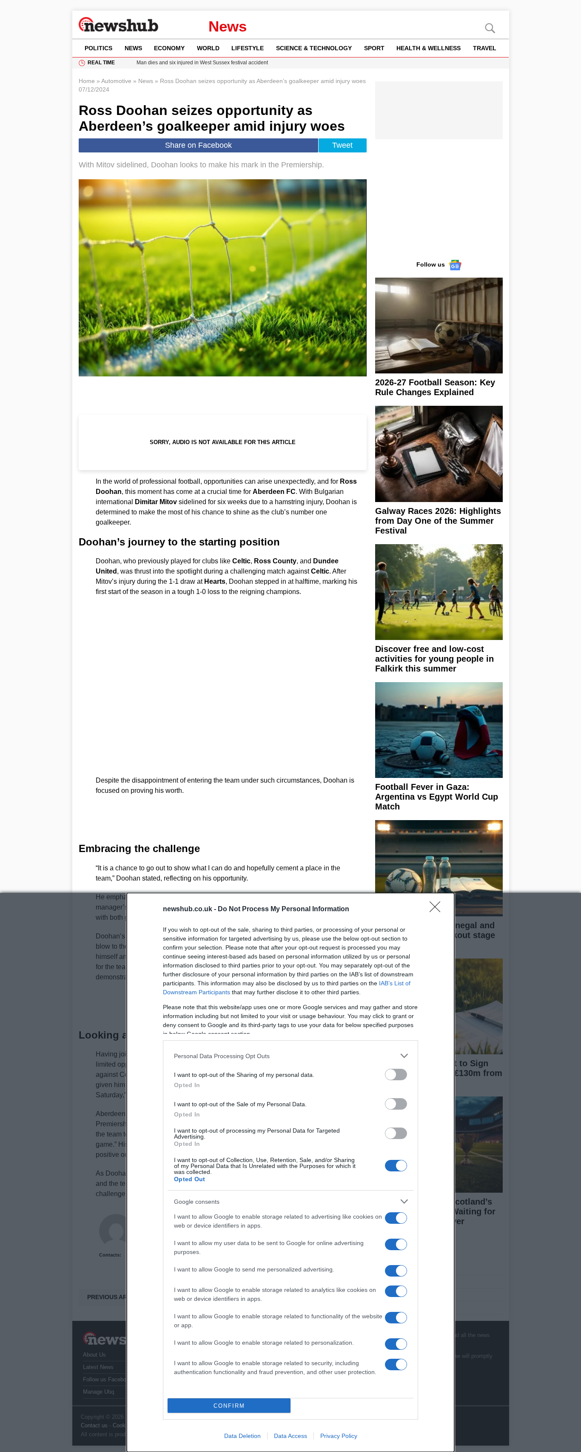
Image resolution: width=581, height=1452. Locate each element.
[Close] (438, 909)
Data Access (290, 1435)
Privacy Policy (338, 1435)
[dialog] (290, 1172)
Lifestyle (247, 48)
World (208, 48)
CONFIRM (229, 1406)
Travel (484, 48)
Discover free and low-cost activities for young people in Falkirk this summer (434, 658)
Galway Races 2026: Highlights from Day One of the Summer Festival (438, 520)
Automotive (116, 80)
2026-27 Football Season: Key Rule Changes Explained (435, 387)
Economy (169, 48)
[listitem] (290, 1055)
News (227, 26)
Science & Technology (314, 48)
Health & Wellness (428, 48)
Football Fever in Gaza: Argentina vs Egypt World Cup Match (436, 796)
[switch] (396, 1074)
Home (87, 80)
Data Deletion (242, 1435)
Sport (374, 48)
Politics (98, 48)
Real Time (101, 63)
